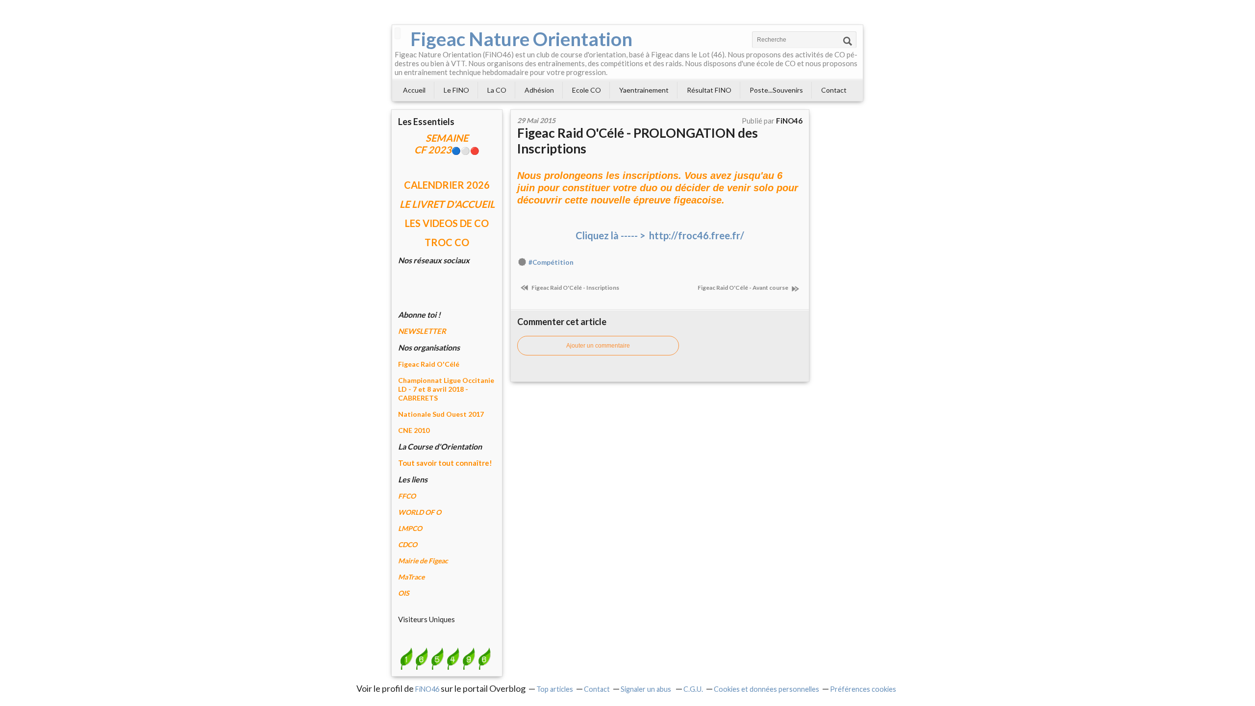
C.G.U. (693, 689)
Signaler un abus (647, 689)
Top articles (554, 689)
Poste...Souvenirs (776, 90)
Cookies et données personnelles (766, 689)
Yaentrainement (644, 90)
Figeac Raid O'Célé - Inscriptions (574, 287)
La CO (496, 90)
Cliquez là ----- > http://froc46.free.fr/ (660, 235)
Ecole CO (586, 90)
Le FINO (456, 90)
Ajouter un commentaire (598, 345)
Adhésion (539, 90)
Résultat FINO (709, 90)
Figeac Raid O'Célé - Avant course (743, 287)
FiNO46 (427, 689)
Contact (834, 90)
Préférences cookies (863, 689)
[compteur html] (445, 658)
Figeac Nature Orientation (521, 38)
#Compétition (551, 262)
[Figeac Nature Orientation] (398, 33)
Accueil (414, 90)
